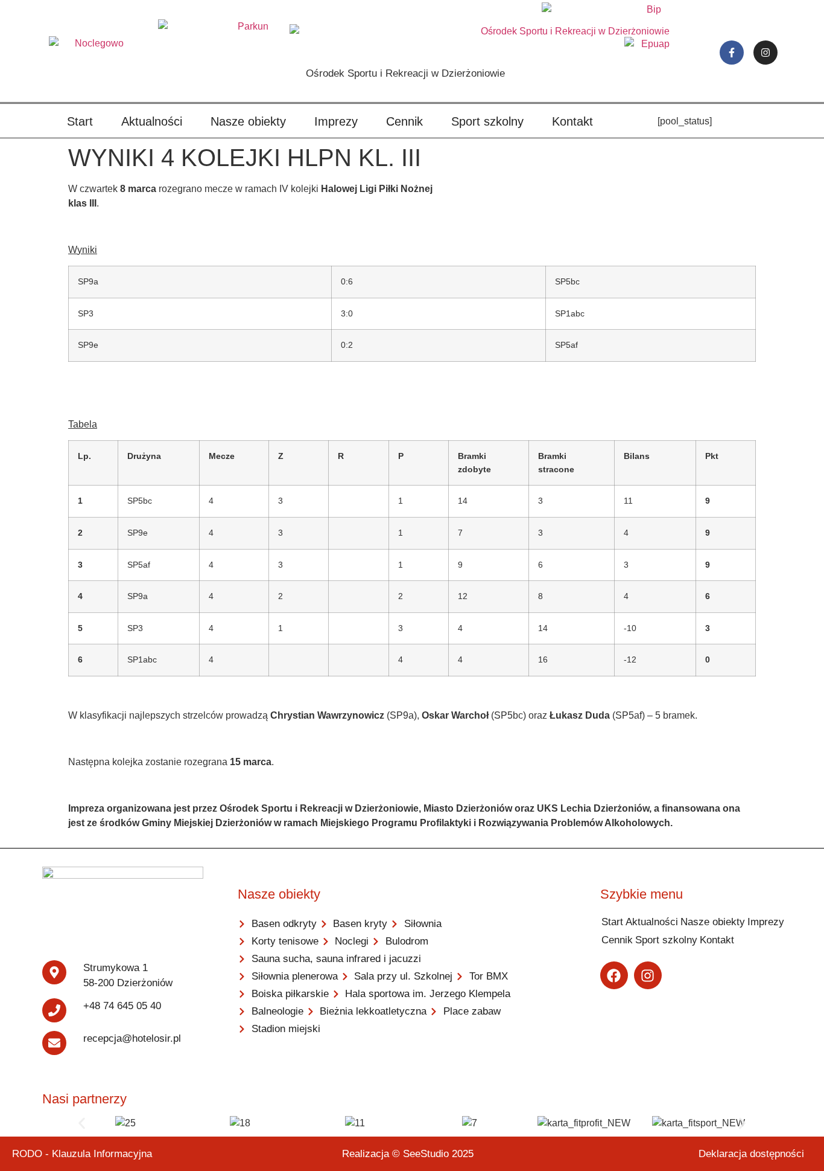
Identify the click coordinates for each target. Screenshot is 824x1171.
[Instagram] (765, 52)
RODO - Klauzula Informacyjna (82, 1154)
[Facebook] (614, 975)
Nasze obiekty (248, 121)
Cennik (404, 121)
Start (80, 121)
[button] (81, 1123)
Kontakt (572, 121)
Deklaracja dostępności (751, 1154)
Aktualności (151, 121)
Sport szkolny (487, 121)
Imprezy (336, 121)
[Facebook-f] (732, 52)
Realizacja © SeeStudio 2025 (408, 1154)
